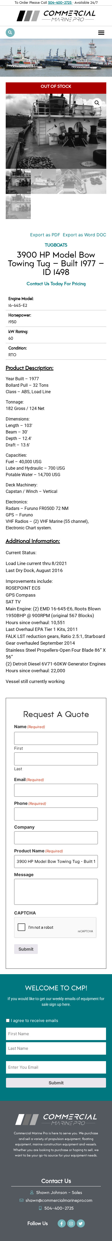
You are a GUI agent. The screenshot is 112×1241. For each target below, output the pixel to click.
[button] (101, 33)
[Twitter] (81, 1223)
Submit (25, 949)
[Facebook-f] (62, 1223)
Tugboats (56, 244)
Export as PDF (44, 234)
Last (18, 768)
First (18, 748)
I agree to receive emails (34, 1020)
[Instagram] (71, 1223)
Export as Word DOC (84, 234)
